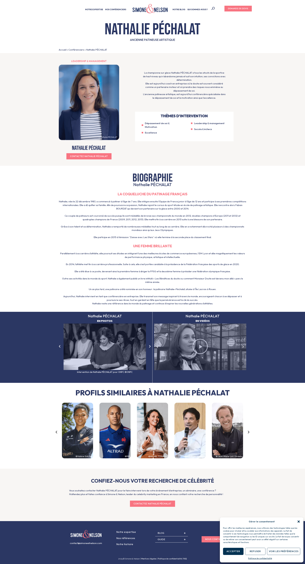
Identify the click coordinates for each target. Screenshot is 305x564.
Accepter (233, 551)
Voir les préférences (283, 551)
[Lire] (200, 347)
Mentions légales (148, 558)
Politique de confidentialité (260, 558)
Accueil (62, 49)
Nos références (125, 538)
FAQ (185, 558)
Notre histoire (124, 544)
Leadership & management (89, 61)
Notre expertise (126, 531)
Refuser (255, 551)
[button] (298, 521)
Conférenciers (76, 49)
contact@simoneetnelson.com (86, 543)
